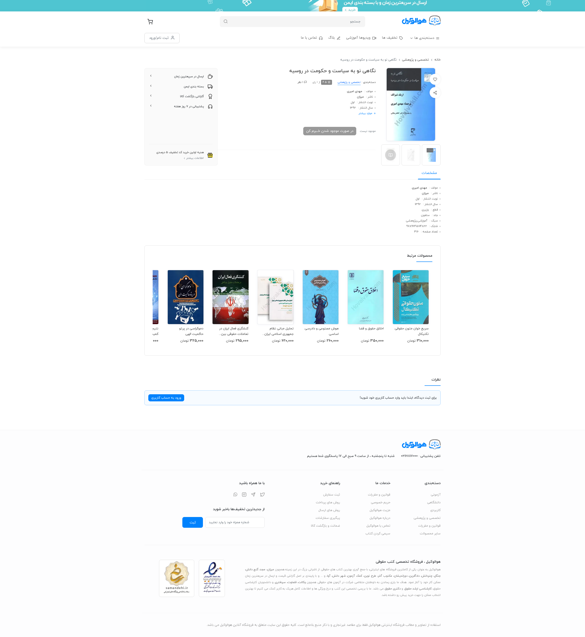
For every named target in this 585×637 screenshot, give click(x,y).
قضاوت (291, 582)
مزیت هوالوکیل (380, 510)
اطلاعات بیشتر (195, 158)
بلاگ (331, 37)
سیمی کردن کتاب (377, 533)
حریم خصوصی (380, 502)
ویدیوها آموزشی (358, 37)
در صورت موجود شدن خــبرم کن (329, 130)
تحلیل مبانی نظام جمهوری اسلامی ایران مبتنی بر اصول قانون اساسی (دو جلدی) (278, 331)
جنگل (437, 576)
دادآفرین (414, 576)
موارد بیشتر (365, 113)
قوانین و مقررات (429, 526)
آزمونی (436, 495)
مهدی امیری (354, 91)
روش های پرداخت (328, 502)
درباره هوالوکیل (380, 518)
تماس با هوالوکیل (378, 526)
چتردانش (426, 576)
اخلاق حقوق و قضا (371, 328)
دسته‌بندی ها (424, 38)
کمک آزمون (354, 576)
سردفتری (280, 582)
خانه (437, 60)
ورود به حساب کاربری (166, 398)
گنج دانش (252, 570)
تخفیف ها (389, 37)
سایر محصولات (430, 533)
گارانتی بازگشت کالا (192, 96)
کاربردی (435, 510)
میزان (360, 97)
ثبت (193, 522)
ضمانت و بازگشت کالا (325, 526)
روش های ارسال (329, 510)
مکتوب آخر (385, 576)
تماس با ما (309, 37)
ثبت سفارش (331, 495)
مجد (262, 570)
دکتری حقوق (393, 589)
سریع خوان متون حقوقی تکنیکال (412, 331)
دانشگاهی (434, 502)
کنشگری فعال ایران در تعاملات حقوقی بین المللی (233, 331)
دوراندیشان (400, 576)
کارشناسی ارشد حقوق (418, 589)
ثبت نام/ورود (159, 37)
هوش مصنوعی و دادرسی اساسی (322, 331)
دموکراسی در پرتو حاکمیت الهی (191, 331)
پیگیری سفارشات (328, 518)
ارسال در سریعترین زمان (189, 77)
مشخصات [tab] (429, 173)
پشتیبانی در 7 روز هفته (189, 106)
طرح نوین (370, 576)
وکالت (302, 582)
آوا (328, 576)
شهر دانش (339, 576)
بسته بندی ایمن (194, 87)
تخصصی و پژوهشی (415, 60)
